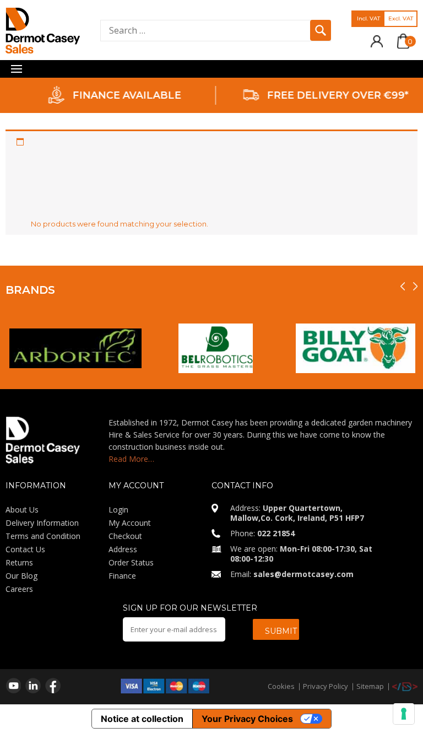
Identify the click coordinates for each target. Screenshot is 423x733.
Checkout (125, 536)
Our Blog (21, 575)
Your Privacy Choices (247, 718)
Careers (19, 589)
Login (118, 509)
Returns (19, 562)
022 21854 (276, 533)
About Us (22, 509)
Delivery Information (42, 523)
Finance (122, 575)
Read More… (131, 459)
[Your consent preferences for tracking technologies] (403, 713)
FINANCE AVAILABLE (122, 95)
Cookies (281, 686)
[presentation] (402, 286)
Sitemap (370, 686)
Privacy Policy (325, 686)
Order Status (131, 562)
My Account (130, 523)
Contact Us (25, 549)
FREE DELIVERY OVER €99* (334, 95)
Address (123, 549)
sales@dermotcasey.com (303, 574)
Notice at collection (142, 718)
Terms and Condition (43, 536)
